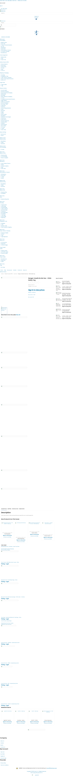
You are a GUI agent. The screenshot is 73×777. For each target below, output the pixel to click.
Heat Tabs (3, 43)
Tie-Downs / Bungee (5, 51)
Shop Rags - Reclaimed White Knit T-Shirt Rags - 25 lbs (11, 617)
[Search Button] (71, 13)
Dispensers (3, 217)
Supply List (3, 756)
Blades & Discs (4, 42)
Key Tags (3, 267)
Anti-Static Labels (4, 252)
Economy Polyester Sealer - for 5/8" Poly (66, 282)
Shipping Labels (4, 250)
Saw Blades (3, 193)
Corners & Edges (4, 245)
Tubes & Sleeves (4, 208)
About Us (25, 270)
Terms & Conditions (4, 765)
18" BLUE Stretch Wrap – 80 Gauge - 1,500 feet (66, 294)
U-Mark (2, 176)
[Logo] (36, 10)
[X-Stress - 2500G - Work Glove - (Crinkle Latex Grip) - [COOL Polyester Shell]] (59, 288)
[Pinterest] (34, 282)
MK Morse (3, 143)
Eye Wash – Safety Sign (20, 721)
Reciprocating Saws (5, 199)
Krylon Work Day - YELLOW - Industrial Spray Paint (10, 703)
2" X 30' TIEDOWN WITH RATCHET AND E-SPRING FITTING (66, 305)
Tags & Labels (4, 84)
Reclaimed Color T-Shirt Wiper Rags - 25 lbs (9, 579)
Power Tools (3, 59)
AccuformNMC (34, 286)
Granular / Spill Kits (4, 166)
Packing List (3, 211)
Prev (2, 545)
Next (5, 545)
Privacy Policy (3, 763)
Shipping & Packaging (4, 72)
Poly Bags (3, 75)
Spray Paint (3, 48)
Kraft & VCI (3, 80)
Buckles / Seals (4, 225)
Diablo (2, 142)
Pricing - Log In (5, 564)
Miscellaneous (4, 52)
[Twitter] (31, 282)
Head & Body (3, 66)
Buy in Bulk (2, 29)
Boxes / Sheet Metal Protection (7, 78)
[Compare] (44, 282)
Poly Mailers (3, 213)
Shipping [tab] (9, 508)
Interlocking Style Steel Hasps (21, 539)
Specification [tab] (15, 508)
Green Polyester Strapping (6, 227)
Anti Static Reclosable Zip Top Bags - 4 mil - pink (67, 299)
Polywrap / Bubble (4, 232)
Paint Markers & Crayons (6, 50)
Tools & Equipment (4, 55)
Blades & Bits (3, 57)
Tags (2, 85)
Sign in (2, 135)
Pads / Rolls (3, 168)
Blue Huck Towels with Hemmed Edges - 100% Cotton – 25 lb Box (13, 596)
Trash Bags (3, 215)
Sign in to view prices (66, 283)
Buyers (2, 745)
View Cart (2, 752)
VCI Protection (4, 242)
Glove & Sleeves (4, 64)
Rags (2, 167)
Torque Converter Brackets (6, 45)
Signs (2, 69)
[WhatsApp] (36, 282)
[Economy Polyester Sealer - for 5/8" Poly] (59, 282)
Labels (2, 261)
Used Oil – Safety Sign (34, 721)
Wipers (2, 164)
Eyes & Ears (3, 65)
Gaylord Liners (4, 204)
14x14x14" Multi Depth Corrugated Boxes (66, 310)
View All (18, 315)
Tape (2, 235)
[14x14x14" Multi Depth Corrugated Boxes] (59, 311)
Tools (2, 224)
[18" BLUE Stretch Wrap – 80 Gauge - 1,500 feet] (59, 294)
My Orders (3, 754)
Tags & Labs (2, 82)
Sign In (1, 5)
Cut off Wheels (4, 156)
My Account (3, 134)
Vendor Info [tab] (22, 508)
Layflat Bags (3, 206)
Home (2, 270)
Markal (2, 178)
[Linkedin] (38, 282)
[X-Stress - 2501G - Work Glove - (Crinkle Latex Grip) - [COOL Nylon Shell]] (59, 317)
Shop (5, 270)
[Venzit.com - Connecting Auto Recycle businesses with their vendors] (36, 11)
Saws (2, 58)
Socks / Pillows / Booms (5, 163)
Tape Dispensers (4, 236)
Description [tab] (4, 508)
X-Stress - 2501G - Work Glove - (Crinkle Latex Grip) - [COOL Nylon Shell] (66, 318)
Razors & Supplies (4, 157)
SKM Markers (3, 174)
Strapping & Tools (4, 76)
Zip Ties (2, 46)
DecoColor (3, 175)
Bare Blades (3, 141)
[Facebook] (29, 282)
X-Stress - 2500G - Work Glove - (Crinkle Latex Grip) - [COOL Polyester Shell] (66, 288)
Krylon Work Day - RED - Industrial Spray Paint (9, 683)
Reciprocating (4, 155)
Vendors (14, 270)
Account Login (3, 758)
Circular (2, 149)
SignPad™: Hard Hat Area (7, 721)
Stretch (2, 234)
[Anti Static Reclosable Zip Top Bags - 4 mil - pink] (59, 300)
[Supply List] (42, 282)
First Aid (2, 68)
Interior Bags (3, 216)
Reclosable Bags (4, 212)
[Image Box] (1, 27)
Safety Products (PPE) (4, 62)
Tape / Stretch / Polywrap (6, 77)
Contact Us (20, 270)
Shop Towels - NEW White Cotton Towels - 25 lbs (10, 562)
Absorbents (3, 47)
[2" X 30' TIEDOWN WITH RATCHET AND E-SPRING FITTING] (59, 305)
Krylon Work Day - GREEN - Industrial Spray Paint (10, 663)
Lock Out (3, 70)
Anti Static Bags (4, 210)
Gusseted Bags (4, 207)
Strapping (3, 223)
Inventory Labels (4, 253)
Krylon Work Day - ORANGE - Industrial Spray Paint (10, 642)
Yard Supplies (2, 40)
